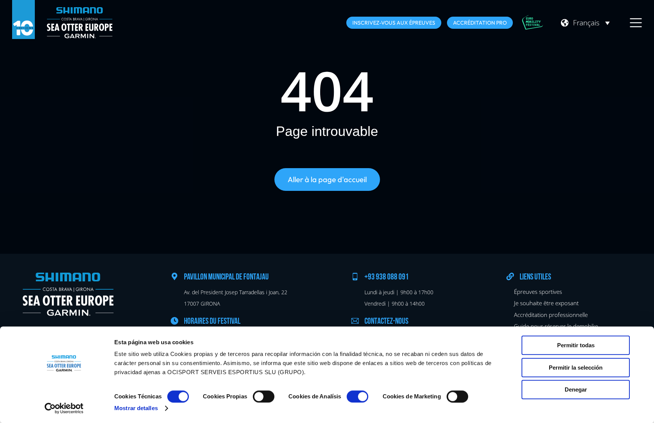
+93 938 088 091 (386, 277)
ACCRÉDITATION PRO (480, 22)
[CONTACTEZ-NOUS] (355, 321)
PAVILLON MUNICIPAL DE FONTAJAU (226, 277)
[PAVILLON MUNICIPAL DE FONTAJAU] (174, 276)
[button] (591, 22)
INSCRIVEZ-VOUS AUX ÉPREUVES (393, 22)
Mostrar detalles (136, 408)
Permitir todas (576, 345)
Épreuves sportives (538, 291)
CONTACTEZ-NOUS (386, 321)
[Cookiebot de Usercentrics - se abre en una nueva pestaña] (64, 408)
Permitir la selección (576, 367)
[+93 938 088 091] (355, 276)
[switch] (263, 396)
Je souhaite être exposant (546, 303)
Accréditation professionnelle (551, 314)
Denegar (576, 389)
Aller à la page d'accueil (327, 179)
